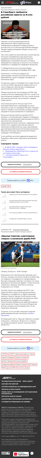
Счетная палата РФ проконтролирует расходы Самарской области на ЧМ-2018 (23, 201)
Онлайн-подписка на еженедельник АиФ (19, 387)
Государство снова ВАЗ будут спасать (20, 218)
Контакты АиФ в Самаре (11, 396)
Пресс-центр (28, 381)
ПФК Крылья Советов (8, 268)
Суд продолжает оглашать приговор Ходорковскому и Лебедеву (20, 207)
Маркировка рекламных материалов (17, 399)
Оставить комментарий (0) (21, 172)
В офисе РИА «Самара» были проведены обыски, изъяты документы (20, 148)
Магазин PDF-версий (10, 384)
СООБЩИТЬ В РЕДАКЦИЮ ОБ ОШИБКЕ (16, 402)
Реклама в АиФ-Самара (11, 389)
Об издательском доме (11, 381)
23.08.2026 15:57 (6, 230)
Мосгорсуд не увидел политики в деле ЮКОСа (23, 212)
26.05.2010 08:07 (6, 8)
